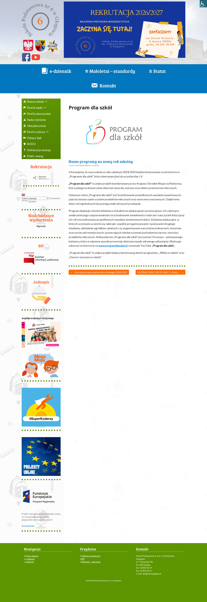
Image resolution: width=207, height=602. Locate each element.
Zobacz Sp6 (34, 138)
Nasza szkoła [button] (35, 101)
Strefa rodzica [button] (36, 132)
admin (96, 165)
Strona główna (31, 556)
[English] (23, 195)
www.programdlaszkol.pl (112, 245)
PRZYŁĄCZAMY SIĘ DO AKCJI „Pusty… (160, 272)
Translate (32, 201)
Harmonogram (28, 525)
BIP (83, 559)
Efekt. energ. (35, 156)
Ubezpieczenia (36, 125)
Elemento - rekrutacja (91, 562)
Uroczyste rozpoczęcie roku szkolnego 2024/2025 (98, 272)
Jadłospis (29, 562)
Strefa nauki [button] (35, 107)
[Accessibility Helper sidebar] (203, 3)
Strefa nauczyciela (39, 113)
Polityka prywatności (91, 556)
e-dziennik (30, 559)
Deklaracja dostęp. (39, 150)
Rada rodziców (36, 119)
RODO (31, 144)
